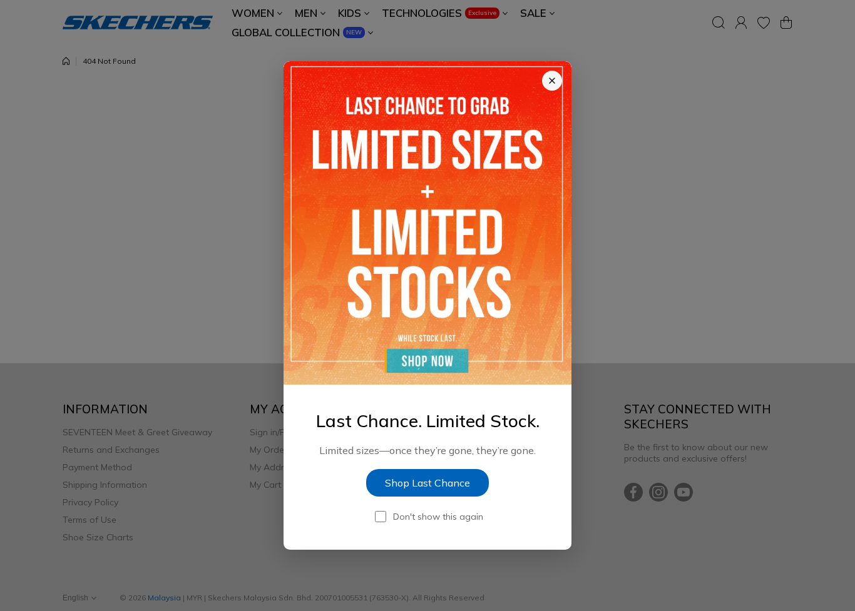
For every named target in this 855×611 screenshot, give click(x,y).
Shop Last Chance (427, 483)
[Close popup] (552, 81)
